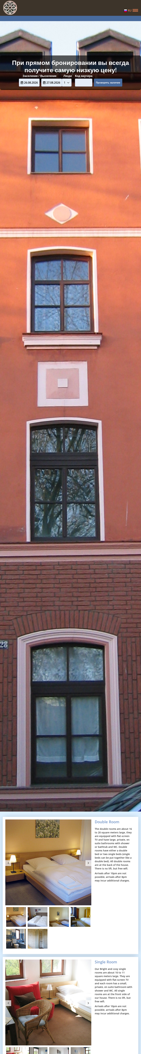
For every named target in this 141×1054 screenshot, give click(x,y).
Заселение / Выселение (39, 76)
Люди (67, 76)
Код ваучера (83, 76)
